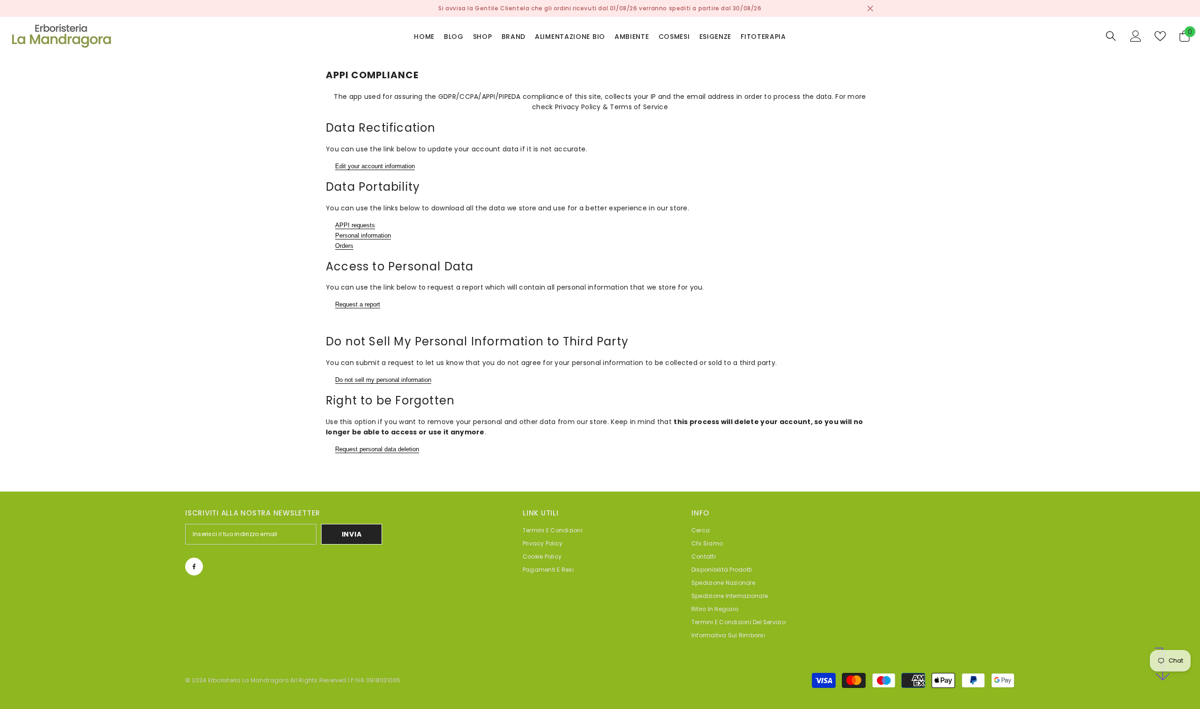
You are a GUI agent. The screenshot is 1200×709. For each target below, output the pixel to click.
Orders (344, 245)
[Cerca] (1111, 36)
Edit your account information (375, 166)
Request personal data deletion (377, 449)
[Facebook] (194, 566)
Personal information (363, 235)
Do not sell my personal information (383, 379)
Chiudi (870, 9)
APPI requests (355, 225)
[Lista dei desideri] (1160, 36)
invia (352, 534)
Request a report (357, 304)
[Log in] (1135, 36)
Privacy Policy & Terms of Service (611, 107)
